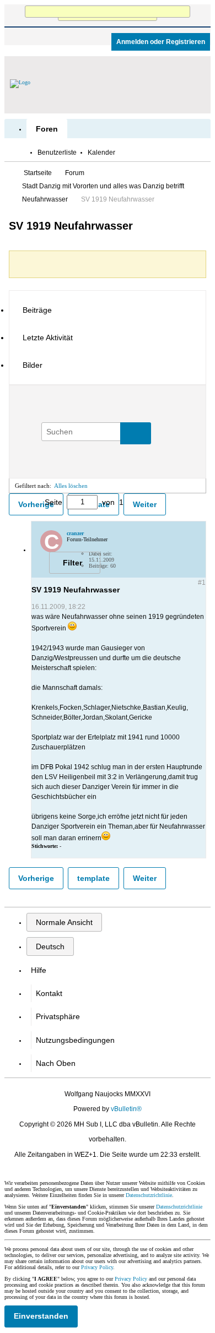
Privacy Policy (97, 1267)
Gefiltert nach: (33, 485)
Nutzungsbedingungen (75, 1040)
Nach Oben (56, 1063)
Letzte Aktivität (48, 337)
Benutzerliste (57, 152)
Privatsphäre (58, 1016)
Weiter (145, 504)
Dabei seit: (100, 554)
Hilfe (38, 970)
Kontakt (49, 993)
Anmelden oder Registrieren (160, 42)
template (93, 878)
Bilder (32, 365)
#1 (202, 582)
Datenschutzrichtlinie (149, 1195)
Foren (47, 128)
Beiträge (37, 310)
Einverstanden (41, 1316)
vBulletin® (126, 1109)
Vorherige (36, 878)
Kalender (101, 152)
